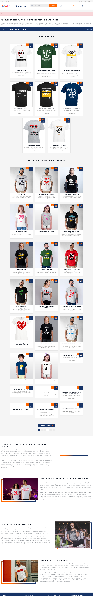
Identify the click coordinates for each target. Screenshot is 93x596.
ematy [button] (4, 29)
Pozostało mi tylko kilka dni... (72, 380)
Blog (85, 1)
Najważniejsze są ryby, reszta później (71, 232)
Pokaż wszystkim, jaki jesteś (72, 269)
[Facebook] (2, 1)
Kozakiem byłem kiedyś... (21, 108)
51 (50, 453)
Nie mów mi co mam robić (46, 231)
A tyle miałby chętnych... (21, 417)
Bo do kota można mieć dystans (21, 380)
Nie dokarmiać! (21, 70)
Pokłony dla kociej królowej (46, 380)
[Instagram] (4, 1)
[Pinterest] (8, 1)
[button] (88, 29)
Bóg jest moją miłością (59, 145)
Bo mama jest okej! (21, 231)
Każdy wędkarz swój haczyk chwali (46, 71)
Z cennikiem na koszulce (46, 108)
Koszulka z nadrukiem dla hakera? (46, 307)
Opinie (88, 1)
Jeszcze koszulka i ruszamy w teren (21, 433)
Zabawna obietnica (46, 269)
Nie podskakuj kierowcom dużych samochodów (46, 433)
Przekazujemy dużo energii (46, 194)
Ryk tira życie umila (46, 417)
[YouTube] (6, 1)
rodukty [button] (18, 29)
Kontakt (80, 1)
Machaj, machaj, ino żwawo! (71, 108)
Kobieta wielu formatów (71, 194)
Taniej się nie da (21, 269)
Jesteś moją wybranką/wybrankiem (21, 343)
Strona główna (6, 10)
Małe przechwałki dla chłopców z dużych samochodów (71, 393)
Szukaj (53, 5)
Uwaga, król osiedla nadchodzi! (71, 431)
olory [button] (24, 29)
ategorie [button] (11, 29)
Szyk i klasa (21, 194)
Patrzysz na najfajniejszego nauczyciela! (72, 71)
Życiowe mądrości (46, 343)
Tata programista (21, 306)
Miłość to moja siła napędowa (72, 306)
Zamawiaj (22, 6)
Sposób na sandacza (34, 145)
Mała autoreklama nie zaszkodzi (71, 343)
